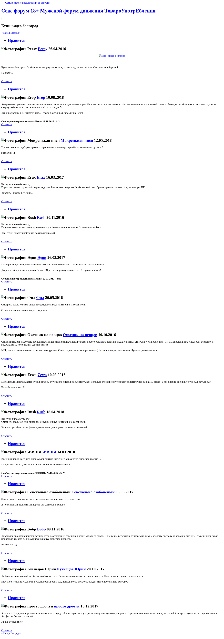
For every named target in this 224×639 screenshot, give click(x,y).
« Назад (5, 32)
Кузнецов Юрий (71, 569)
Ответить (6, 81)
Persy (42, 49)
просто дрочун (67, 606)
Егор (41, 97)
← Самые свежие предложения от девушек (25, 2)
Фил (40, 297)
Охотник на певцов (80, 335)
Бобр (41, 529)
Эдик (41, 257)
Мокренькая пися (77, 140)
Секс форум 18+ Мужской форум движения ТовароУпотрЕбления (78, 11)
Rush (41, 217)
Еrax (41, 177)
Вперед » (15, 32)
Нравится (16, 40)
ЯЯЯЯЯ (49, 452)
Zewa (42, 375)
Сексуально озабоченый (93, 492)
